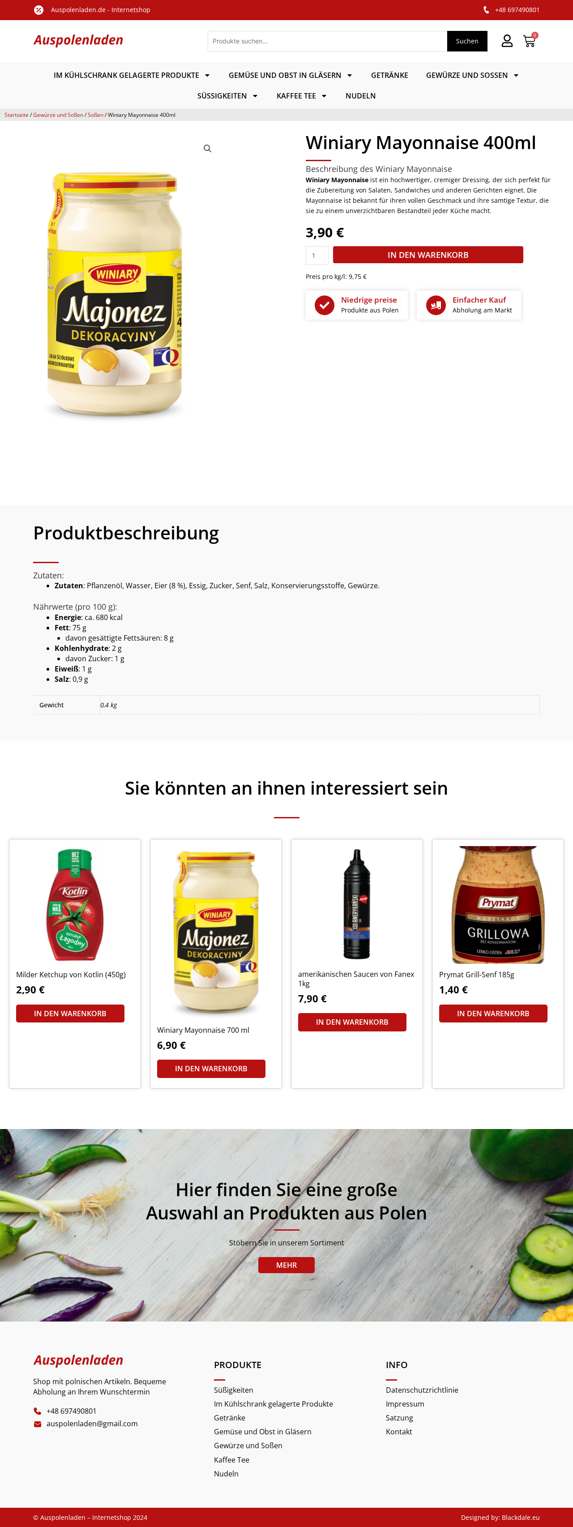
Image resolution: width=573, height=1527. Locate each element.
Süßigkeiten (222, 96)
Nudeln (361, 96)
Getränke (389, 75)
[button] (208, 149)
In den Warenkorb (428, 254)
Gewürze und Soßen (467, 75)
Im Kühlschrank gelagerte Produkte (126, 75)
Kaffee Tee (296, 96)
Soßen (95, 115)
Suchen (467, 41)
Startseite (16, 115)
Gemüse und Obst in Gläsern (285, 75)
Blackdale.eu (521, 1517)
